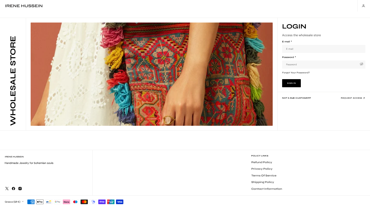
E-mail (287, 41)
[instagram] (20, 188)
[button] (364, 6)
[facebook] (13, 188)
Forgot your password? (296, 72)
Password (289, 57)
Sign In (291, 83)
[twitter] (7, 188)
